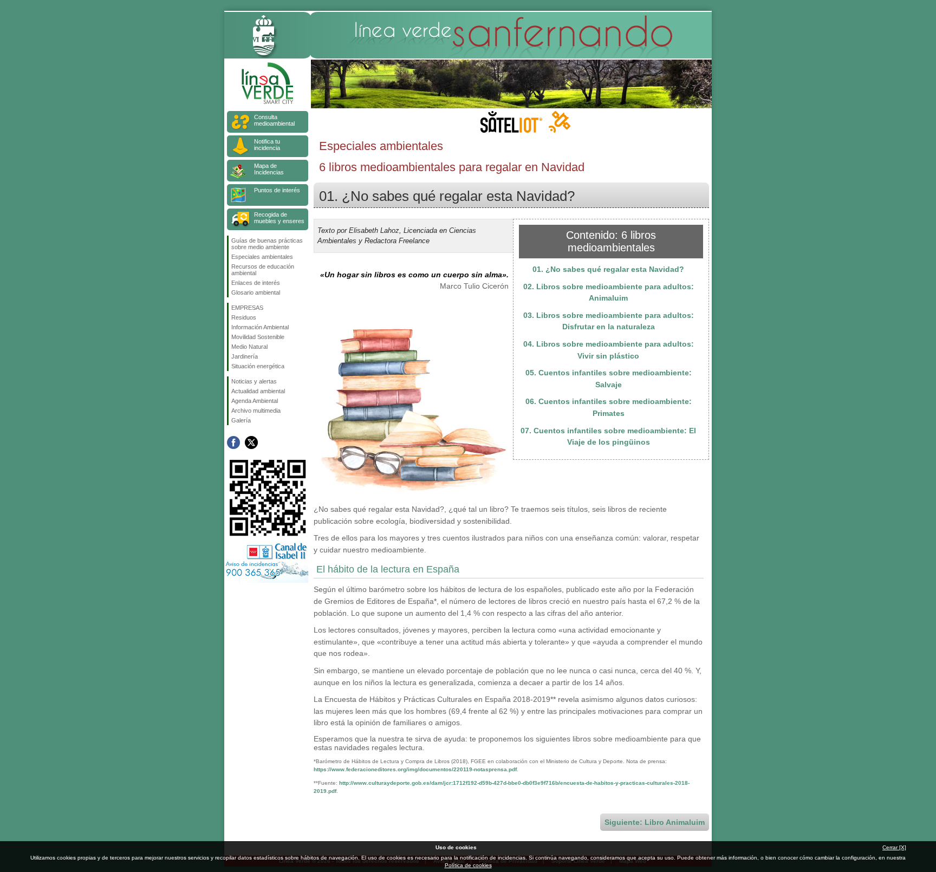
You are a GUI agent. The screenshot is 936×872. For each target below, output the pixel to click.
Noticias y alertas (254, 381)
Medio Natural (249, 346)
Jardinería (244, 356)
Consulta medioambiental (274, 120)
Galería (241, 420)
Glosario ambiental (255, 292)
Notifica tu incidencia (267, 144)
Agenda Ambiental (254, 401)
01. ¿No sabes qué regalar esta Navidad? (608, 269)
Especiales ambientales (262, 256)
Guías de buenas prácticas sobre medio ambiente (267, 243)
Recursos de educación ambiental (262, 269)
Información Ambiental (260, 327)
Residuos (243, 317)
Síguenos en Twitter (251, 442)
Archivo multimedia (256, 410)
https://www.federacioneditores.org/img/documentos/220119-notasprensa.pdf (415, 769)
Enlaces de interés (255, 282)
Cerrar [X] (894, 847)
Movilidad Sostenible (257, 337)
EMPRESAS (247, 307)
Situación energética (257, 366)
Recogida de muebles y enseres (279, 217)
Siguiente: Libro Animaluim (654, 822)
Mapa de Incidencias (269, 168)
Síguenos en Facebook (233, 442)
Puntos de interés (277, 190)
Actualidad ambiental (258, 391)
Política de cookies (468, 865)
